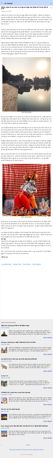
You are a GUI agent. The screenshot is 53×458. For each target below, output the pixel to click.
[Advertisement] (26, 307)
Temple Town (17, 264)
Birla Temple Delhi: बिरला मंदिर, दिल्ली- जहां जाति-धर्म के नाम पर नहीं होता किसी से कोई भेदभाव (24, 426)
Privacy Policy (27, 449)
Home (28, 445)
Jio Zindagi (8, 3)
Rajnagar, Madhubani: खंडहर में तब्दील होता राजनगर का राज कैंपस (18, 342)
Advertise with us (38, 449)
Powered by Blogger (26, 454)
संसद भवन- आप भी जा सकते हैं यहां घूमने (10, 409)
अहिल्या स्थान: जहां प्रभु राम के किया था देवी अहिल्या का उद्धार (15, 326)
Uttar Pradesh (36, 264)
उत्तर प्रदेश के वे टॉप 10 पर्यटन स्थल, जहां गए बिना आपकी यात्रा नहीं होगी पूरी (19, 359)
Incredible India (6, 264)
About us (12, 449)
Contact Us (4, 376)
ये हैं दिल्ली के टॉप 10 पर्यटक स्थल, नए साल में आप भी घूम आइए (15, 393)
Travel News (27, 264)
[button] (51, 8)
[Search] (51, 4)
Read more (47, 338)
